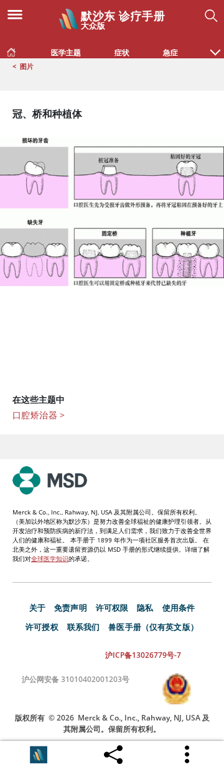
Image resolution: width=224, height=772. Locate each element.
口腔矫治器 (38, 415)
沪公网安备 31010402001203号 (75, 679)
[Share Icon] (113, 751)
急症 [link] (170, 52)
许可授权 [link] (42, 626)
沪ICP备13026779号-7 (143, 655)
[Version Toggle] (38, 754)
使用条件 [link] (178, 607)
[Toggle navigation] (18, 13)
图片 (27, 66)
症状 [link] (121, 52)
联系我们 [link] (83, 626)
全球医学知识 (49, 558)
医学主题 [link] (66, 52)
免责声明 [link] (70, 607)
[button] (215, 46)
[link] (11, 49)
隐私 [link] (145, 607)
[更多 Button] (187, 754)
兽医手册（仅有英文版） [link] (153, 626)
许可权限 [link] (112, 607)
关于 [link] (37, 607)
